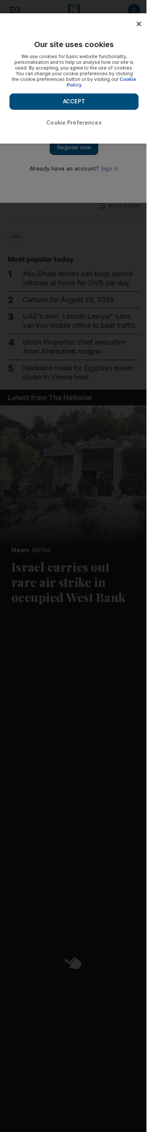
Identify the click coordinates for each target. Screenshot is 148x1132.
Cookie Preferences (74, 122)
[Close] (139, 24)
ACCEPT (74, 101)
